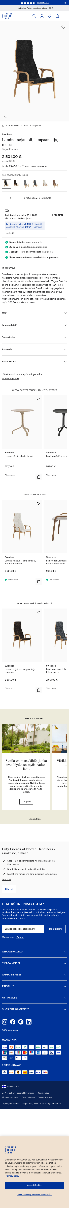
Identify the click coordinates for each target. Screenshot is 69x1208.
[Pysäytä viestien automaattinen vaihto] (65, 2)
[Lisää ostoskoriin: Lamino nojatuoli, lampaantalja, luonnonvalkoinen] (39, 581)
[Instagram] (4, 1022)
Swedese (7, 134)
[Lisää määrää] (16, 198)
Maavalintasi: (9, 937)
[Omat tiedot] (42, 16)
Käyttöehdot (43, 1093)
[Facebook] (12, 1022)
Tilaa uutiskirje (54, 928)
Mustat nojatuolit (10, 378)
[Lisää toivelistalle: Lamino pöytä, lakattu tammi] (38, 399)
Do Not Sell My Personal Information (18, 1093)
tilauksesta (47, 251)
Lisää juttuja (34, 819)
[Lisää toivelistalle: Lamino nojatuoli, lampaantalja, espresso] (38, 612)
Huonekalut (14, 125)
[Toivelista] (49, 16)
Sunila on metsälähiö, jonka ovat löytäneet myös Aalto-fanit (26, 764)
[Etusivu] (3, 125)
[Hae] (34, 16)
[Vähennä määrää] (4, 198)
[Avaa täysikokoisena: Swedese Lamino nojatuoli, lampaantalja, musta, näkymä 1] (34, 71)
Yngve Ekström (10, 149)
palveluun (54, 257)
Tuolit (25, 125)
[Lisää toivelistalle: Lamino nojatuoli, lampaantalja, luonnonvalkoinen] (38, 504)
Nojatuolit (36, 125)
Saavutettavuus (45, 1097)
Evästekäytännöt (29, 1097)
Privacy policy (12, 1176)
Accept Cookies (34, 1185)
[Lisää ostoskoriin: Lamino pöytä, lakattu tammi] (39, 477)
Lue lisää (6, 879)
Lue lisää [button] (9, 233)
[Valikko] (65, 16)
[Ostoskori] (57, 16)
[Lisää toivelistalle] (63, 27)
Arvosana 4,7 (43, 3)
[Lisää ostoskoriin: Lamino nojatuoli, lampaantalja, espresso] (39, 690)
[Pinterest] (20, 1022)
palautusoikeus (39, 247)
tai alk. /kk (11, 166)
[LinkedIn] (28, 1022)
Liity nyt (38, 227)
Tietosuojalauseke (10, 1097)
